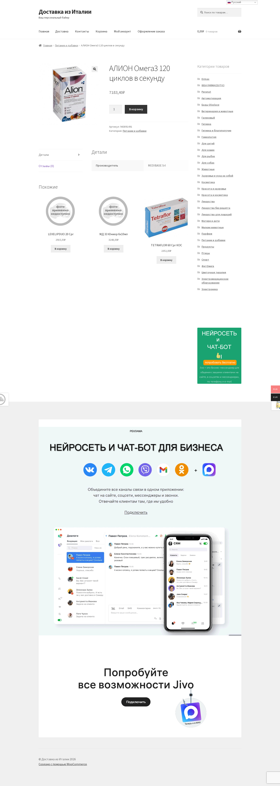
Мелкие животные (213, 227)
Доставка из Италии (65, 11)
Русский (236, 2)
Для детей (208, 143)
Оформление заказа (151, 31)
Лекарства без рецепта (216, 208)
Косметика (208, 182)
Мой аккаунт (122, 31)
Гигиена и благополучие (216, 130)
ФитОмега (208, 266)
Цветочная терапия (214, 272)
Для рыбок (208, 156)
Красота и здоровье (214, 188)
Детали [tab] (44, 155)
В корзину (136, 109)
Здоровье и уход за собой (217, 175)
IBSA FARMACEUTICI (213, 85)
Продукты (208, 246)
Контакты (82, 31)
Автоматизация (211, 98)
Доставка (61, 31)
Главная (44, 31)
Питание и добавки (66, 45)
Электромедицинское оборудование (215, 280)
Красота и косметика (215, 195)
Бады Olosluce (210, 104)
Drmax (205, 79)
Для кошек (208, 150)
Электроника (210, 289)
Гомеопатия (209, 137)
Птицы (206, 253)
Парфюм (207, 233)
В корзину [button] (61, 248)
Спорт (205, 259)
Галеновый (208, 117)
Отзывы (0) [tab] (46, 166)
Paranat (206, 91)
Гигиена (206, 124)
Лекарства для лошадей (217, 214)
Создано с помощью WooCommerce (63, 764)
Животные (208, 169)
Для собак (208, 162)
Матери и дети (211, 221)
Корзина (101, 31)
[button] (95, 69)
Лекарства (208, 201)
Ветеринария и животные (217, 111)
